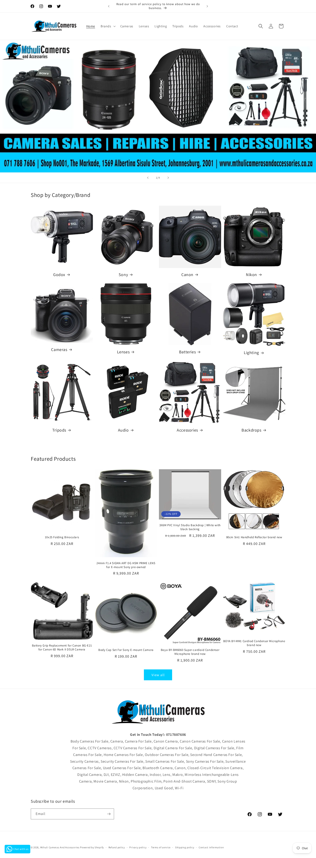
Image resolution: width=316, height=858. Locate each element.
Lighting (251, 352)
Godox (59, 274)
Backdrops (251, 430)
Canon (187, 274)
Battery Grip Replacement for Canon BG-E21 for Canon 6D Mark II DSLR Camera (62, 647)
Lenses (123, 351)
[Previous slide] (148, 178)
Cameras (59, 349)
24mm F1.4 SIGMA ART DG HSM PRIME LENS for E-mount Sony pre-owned (125, 565)
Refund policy (116, 847)
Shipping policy (184, 847)
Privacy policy (137, 847)
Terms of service (160, 847)
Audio (123, 430)
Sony (123, 274)
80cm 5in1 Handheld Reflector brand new (254, 537)
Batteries (187, 351)
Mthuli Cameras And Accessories (60, 847)
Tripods (59, 430)
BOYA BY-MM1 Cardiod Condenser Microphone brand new (254, 643)
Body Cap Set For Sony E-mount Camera (126, 650)
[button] (108, 26)
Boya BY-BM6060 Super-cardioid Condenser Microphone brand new (190, 652)
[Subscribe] (109, 813)
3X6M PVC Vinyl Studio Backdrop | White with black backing (190, 527)
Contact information (211, 847)
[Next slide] (168, 178)
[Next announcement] (207, 6)
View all (158, 675)
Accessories (187, 430)
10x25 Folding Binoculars (62, 537)
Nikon (251, 274)
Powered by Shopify (92, 847)
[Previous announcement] (109, 6)
